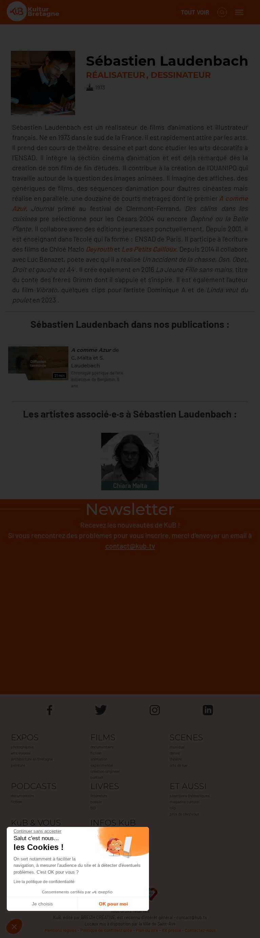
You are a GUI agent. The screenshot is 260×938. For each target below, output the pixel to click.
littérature (98, 795)
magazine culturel (184, 801)
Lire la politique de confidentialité (44, 881)
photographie (22, 746)
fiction (95, 752)
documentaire (102, 746)
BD (92, 807)
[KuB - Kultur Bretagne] (34, 12)
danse (175, 752)
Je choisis (42, 904)
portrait (96, 777)
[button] (14, 926)
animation (98, 758)
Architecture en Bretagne (32, 758)
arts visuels (20, 752)
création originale (105, 771)
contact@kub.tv (130, 545)
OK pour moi (113, 904)
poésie (96, 801)
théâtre (176, 758)
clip (173, 807)
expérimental (101, 765)
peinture (18, 765)
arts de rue (178, 765)
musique (177, 746)
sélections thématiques (190, 795)
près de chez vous (184, 813)
